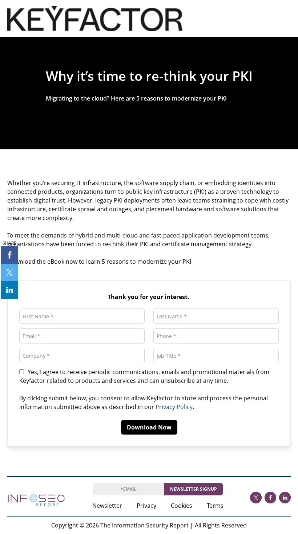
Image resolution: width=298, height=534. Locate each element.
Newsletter (107, 506)
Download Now (149, 427)
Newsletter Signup (193, 489)
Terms (215, 506)
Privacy (146, 506)
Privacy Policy (174, 407)
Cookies (181, 506)
